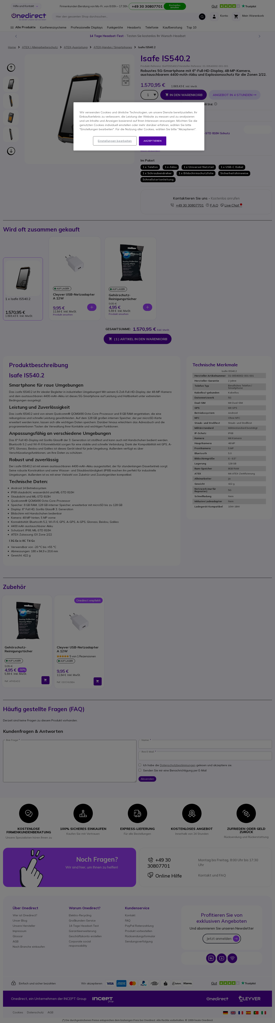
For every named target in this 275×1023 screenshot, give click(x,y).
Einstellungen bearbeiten (115, 140)
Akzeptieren (153, 140)
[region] (138, 126)
